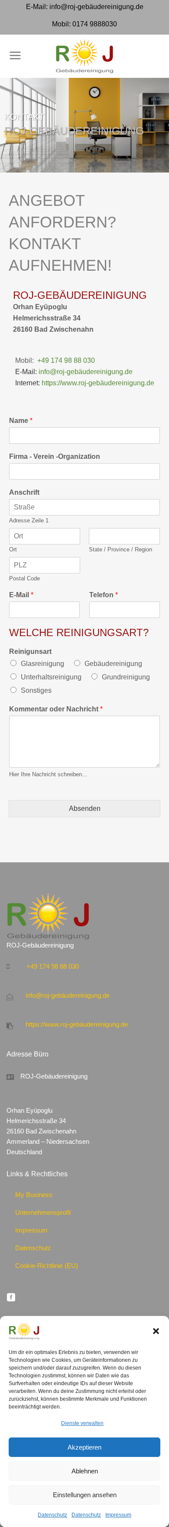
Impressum (118, 1515)
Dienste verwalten (82, 1423)
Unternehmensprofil (43, 1212)
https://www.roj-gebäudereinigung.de (98, 383)
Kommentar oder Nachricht (56, 709)
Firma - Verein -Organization (54, 456)
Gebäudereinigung (113, 663)
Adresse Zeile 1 (29, 520)
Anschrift (24, 492)
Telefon (103, 595)
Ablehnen (85, 1471)
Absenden (85, 808)
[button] (156, 1331)
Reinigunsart (30, 651)
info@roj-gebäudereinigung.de (96, 6)
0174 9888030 (94, 24)
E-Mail (21, 595)
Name (20, 420)
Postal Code (24, 578)
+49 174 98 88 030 (66, 360)
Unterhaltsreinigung (51, 677)
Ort (13, 549)
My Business (33, 1194)
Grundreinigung (126, 677)
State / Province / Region (120, 549)
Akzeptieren (84, 1447)
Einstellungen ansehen (85, 1494)
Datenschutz (52, 1515)
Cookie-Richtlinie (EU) (46, 1265)
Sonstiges (36, 690)
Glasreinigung (42, 663)
